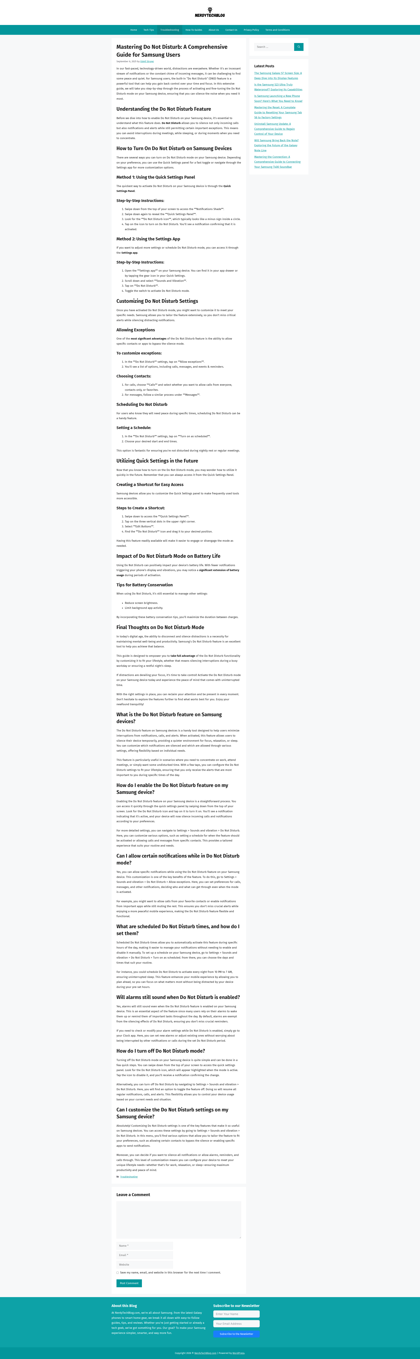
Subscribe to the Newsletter (236, 1334)
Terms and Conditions (277, 29)
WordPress (238, 1353)
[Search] (299, 47)
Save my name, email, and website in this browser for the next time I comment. (170, 1272)
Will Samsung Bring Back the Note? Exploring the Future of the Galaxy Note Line (276, 145)
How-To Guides (194, 29)
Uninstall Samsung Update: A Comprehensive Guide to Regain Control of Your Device (274, 129)
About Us (214, 29)
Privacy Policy (251, 29)
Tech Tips (149, 29)
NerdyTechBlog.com (205, 1353)
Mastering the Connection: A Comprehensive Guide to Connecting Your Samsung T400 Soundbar (277, 162)
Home (133, 29)
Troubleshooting (169, 29)
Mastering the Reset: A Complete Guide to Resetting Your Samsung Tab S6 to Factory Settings (278, 112)
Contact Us (231, 29)
